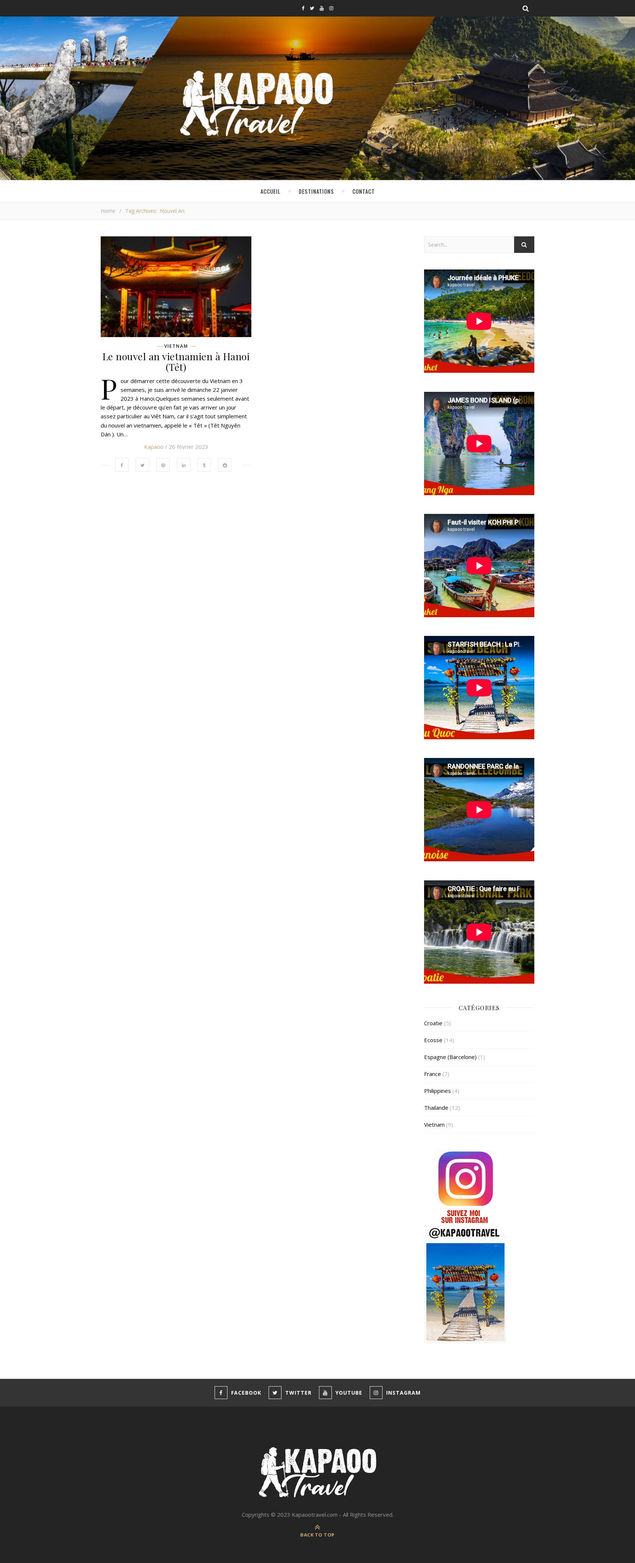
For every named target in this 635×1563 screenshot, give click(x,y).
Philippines (437, 1090)
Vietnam (176, 346)
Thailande (436, 1107)
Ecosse (433, 1040)
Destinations (316, 191)
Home (108, 210)
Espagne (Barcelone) (450, 1057)
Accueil (270, 191)
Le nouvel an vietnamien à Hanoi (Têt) (176, 361)
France (432, 1073)
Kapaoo (154, 446)
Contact (363, 191)
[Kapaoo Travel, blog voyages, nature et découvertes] (317, 1472)
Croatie (433, 1023)
